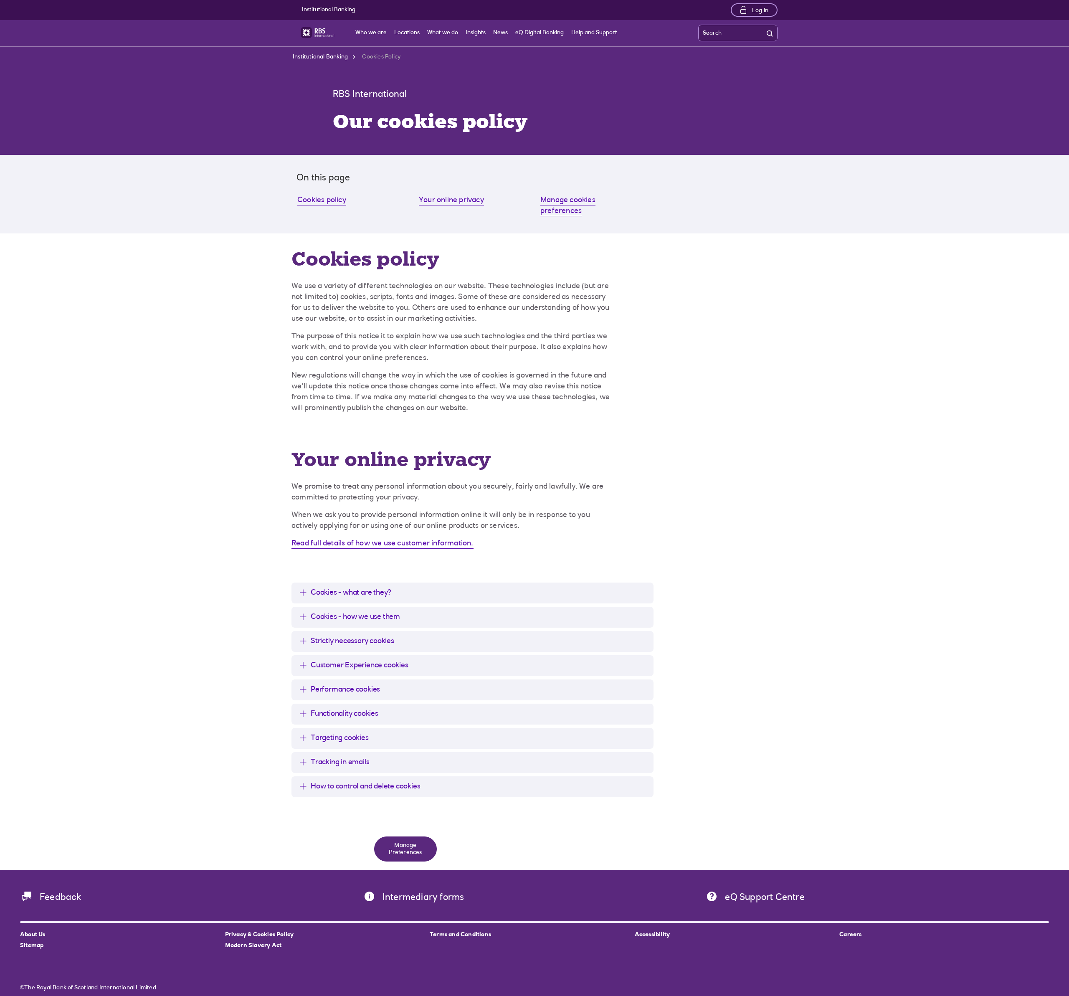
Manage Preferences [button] (405, 849)
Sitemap (31, 946)
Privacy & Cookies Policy (259, 935)
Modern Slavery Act (253, 946)
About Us (33, 935)
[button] (344, 593)
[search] (771, 33)
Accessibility (652, 935)
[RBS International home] (317, 32)
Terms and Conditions (460, 935)
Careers (850, 935)
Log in (760, 11)
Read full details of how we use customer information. (382, 543)
